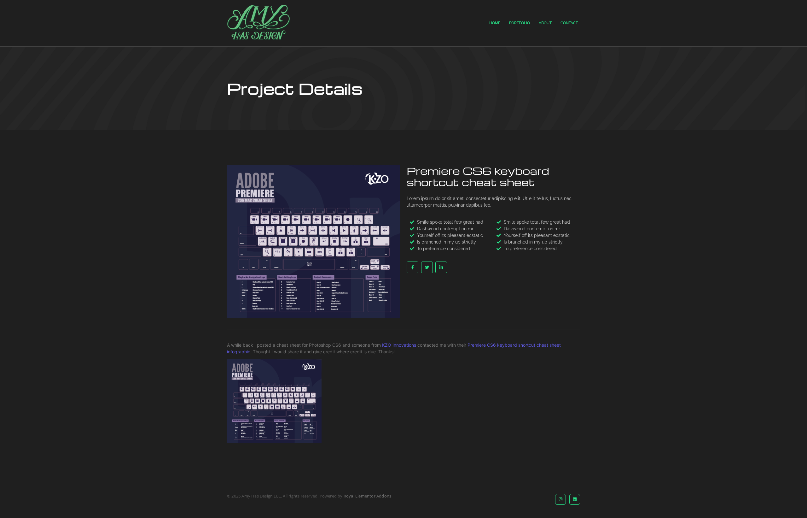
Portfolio (519, 23)
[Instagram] (560, 499)
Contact (569, 23)
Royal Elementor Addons (367, 496)
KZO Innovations (399, 345)
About (545, 23)
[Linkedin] (574, 499)
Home (494, 23)
